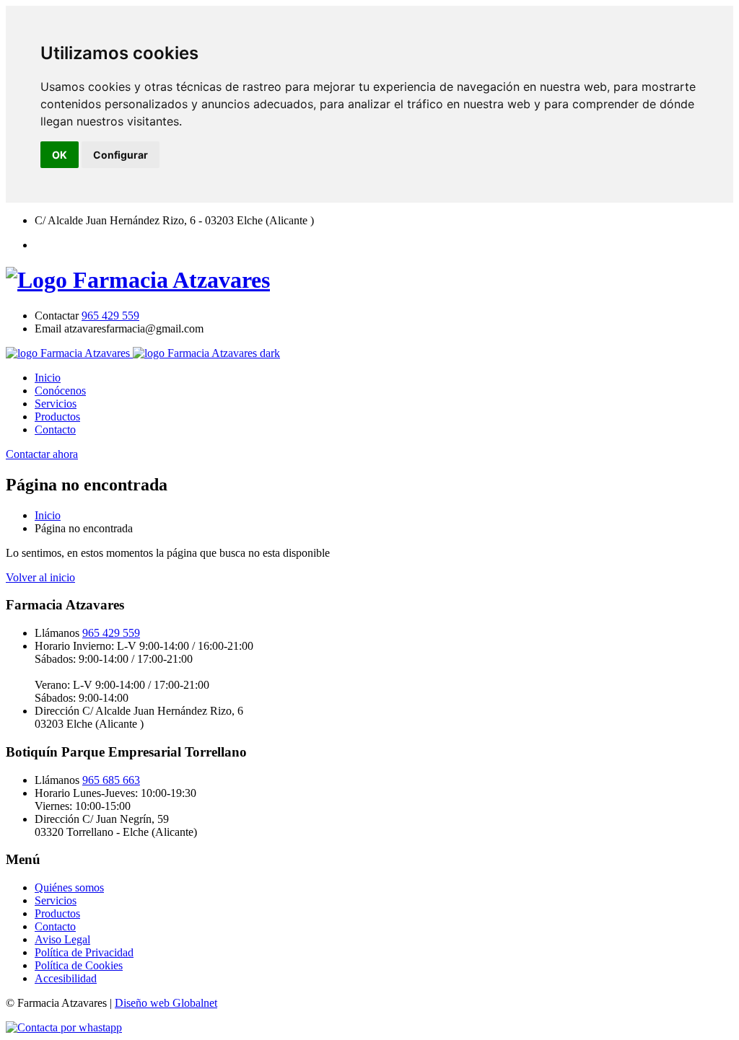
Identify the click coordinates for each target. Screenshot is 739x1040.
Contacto (55, 429)
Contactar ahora (42, 454)
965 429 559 (110, 315)
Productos (57, 416)
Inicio (48, 377)
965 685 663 (111, 780)
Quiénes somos (69, 887)
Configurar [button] (120, 155)
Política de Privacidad (84, 952)
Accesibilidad (66, 978)
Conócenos (60, 390)
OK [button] (59, 155)
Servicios (55, 403)
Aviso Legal (62, 939)
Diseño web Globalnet (166, 1003)
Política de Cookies (79, 965)
